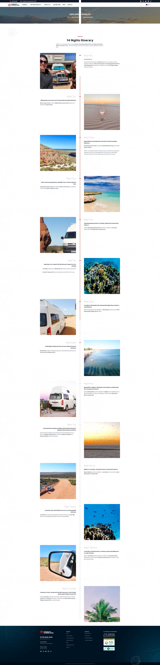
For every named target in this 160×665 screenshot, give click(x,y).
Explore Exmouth (69, 640)
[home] (13, 4)
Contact (67, 647)
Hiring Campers (88, 633)
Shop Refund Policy (70, 644)
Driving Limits (87, 635)
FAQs (67, 642)
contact (69, 4)
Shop (63, 4)
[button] (25, 4)
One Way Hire (56, 4)
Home (67, 633)
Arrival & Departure (88, 638)
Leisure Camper (69, 635)
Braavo (85, 663)
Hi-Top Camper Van (70, 638)
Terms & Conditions (88, 640)
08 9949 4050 (47, 637)
